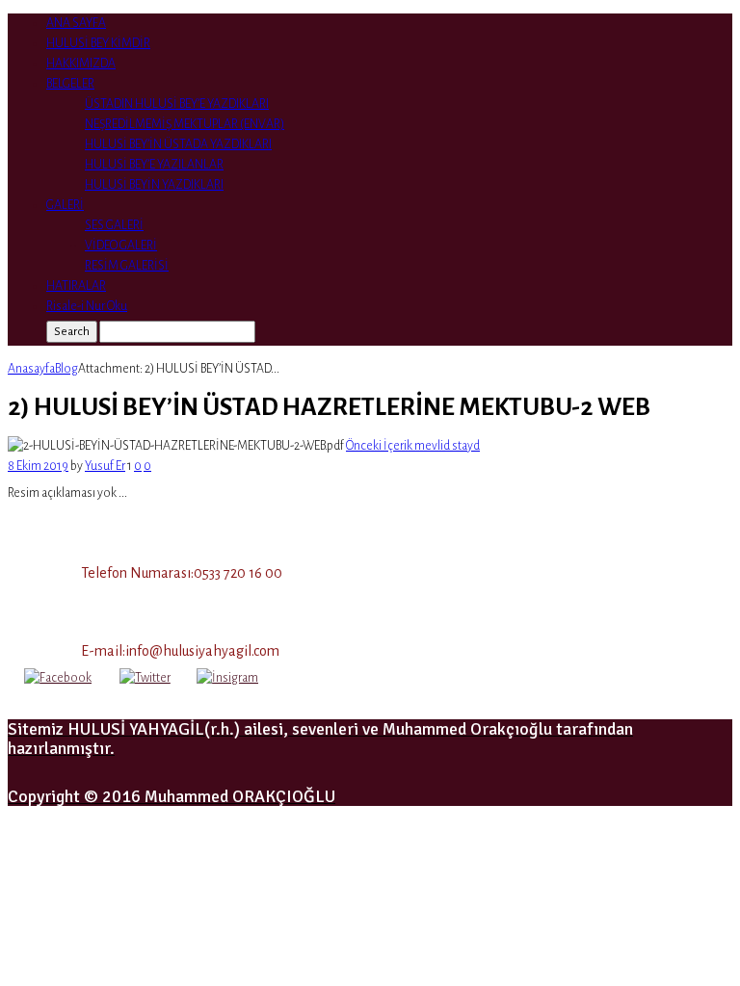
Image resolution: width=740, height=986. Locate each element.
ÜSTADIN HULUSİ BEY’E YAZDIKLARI (177, 104)
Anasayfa (31, 369)
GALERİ (65, 205)
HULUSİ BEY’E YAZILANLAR (154, 164)
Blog (66, 369)
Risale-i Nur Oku (86, 306)
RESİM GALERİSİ (127, 265)
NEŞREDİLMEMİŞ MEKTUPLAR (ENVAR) (184, 124)
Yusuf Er (105, 466)
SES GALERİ (114, 225)
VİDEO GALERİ (121, 245)
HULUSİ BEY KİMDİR (98, 43)
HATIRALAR (76, 286)
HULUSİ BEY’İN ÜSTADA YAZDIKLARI (178, 144)
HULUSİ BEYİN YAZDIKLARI (154, 185)
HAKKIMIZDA (81, 63)
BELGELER (70, 84)
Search (72, 331)
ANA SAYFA (76, 23)
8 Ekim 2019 (38, 466)
